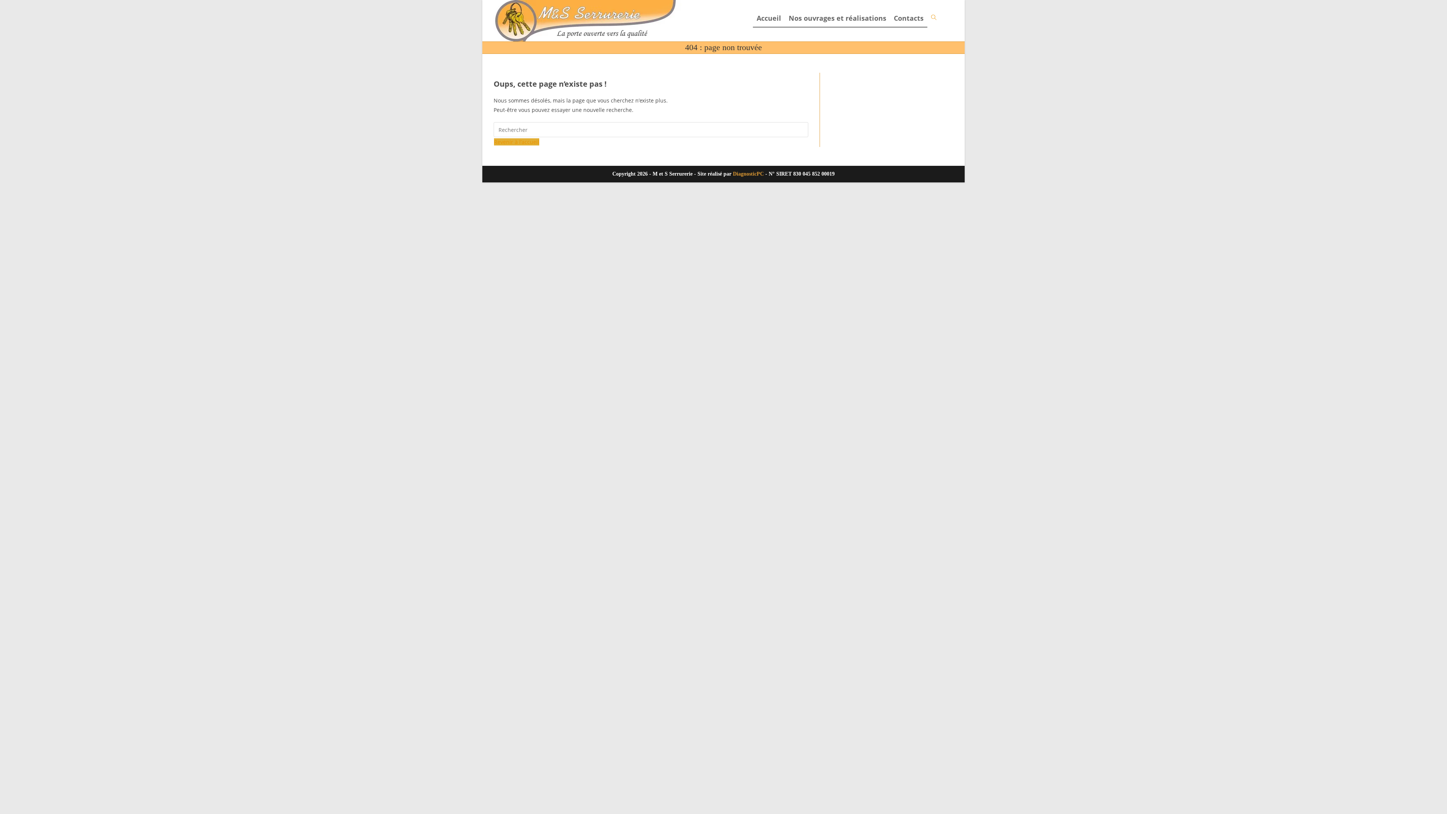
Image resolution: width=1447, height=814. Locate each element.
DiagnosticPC (748, 174)
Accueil (769, 18)
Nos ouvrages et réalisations (837, 18)
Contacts (909, 18)
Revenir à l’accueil (516, 141)
